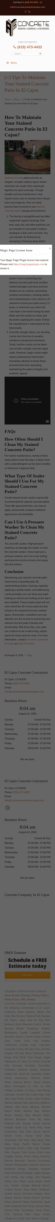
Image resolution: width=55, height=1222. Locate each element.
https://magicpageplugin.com (28, 264)
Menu (14, 63)
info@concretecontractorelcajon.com (27, 7)
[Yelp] (29, 12)
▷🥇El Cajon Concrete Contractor (27, 27)
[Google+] (25, 12)
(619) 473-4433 (31, 2)
